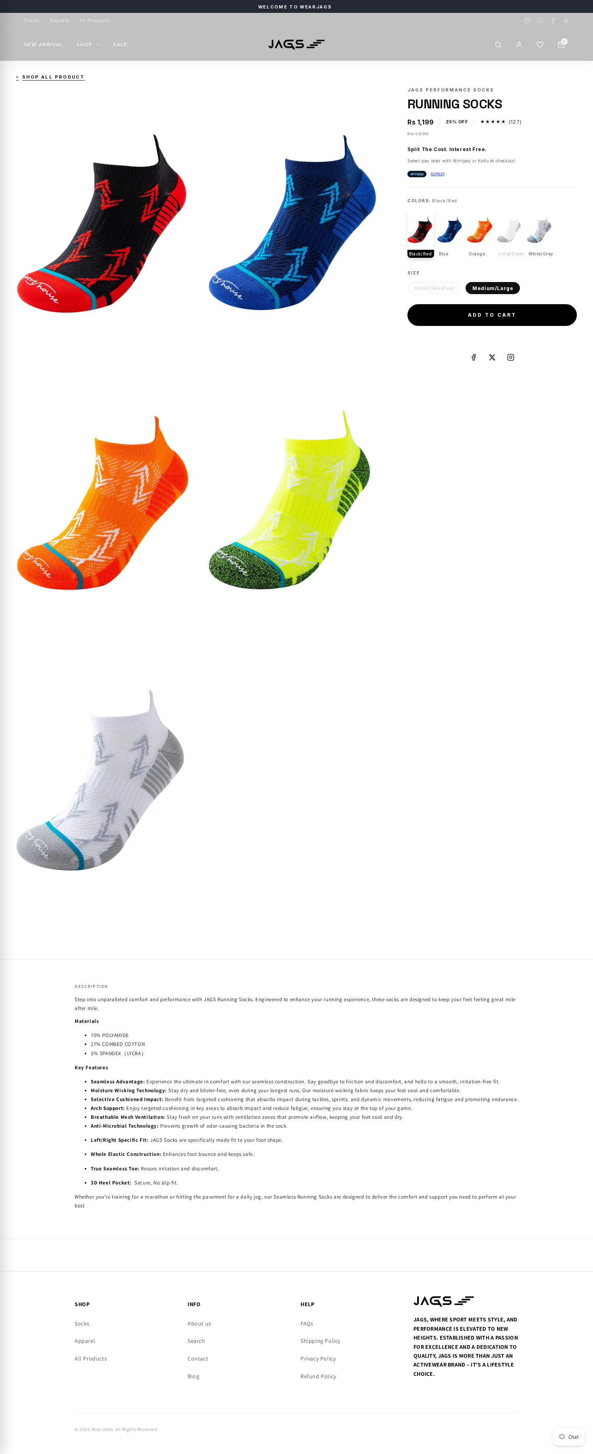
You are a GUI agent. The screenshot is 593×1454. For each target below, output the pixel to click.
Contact (198, 1358)
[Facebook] (553, 20)
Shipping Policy (320, 1340)
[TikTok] (566, 20)
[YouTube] (540, 20)
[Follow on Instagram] (510, 357)
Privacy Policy (318, 1358)
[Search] (498, 45)
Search (196, 1340)
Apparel (60, 20)
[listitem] (420, 234)
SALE (120, 44)
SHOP (84, 44)
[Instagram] (527, 20)
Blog (193, 1376)
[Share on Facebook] (473, 357)
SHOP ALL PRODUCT (50, 77)
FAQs (307, 1323)
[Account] (519, 45)
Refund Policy (318, 1376)
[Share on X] (492, 357)
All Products (95, 20)
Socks (32, 20)
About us (199, 1323)
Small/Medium (434, 288)
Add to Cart (492, 315)
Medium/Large (492, 288)
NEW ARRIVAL (43, 44)
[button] (540, 45)
